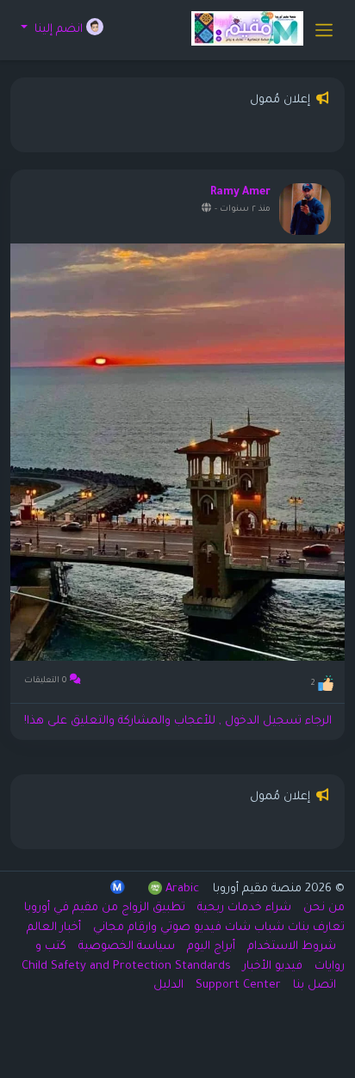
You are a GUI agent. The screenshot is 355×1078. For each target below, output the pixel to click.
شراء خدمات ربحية (242, 908)
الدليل (168, 985)
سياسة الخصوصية (125, 946)
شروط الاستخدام (290, 946)
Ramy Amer (240, 193)
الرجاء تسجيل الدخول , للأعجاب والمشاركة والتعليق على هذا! (178, 721)
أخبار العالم (54, 927)
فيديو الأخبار (271, 966)
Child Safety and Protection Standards (126, 966)
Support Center (236, 985)
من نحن (322, 908)
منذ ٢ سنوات (245, 209)
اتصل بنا (313, 985)
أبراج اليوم (209, 946)
